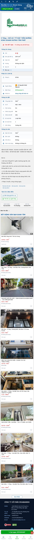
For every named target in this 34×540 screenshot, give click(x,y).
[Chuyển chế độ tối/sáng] (2, 1)
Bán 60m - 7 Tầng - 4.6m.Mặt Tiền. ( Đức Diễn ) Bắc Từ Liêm (16, 454)
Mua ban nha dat (6, 186)
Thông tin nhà (5, 129)
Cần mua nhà (15, 186)
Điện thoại (7, 515)
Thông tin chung (6, 49)
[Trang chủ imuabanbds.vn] (29, 5)
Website (6, 517)
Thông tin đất (5, 97)
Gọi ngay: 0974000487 (17, 532)
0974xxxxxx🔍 (19, 90)
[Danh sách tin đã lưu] (5, 1)
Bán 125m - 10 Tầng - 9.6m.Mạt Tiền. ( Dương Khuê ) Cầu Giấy (16, 268)
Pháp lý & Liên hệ (6, 73)
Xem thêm (17, 497)
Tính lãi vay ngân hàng (10, 198)
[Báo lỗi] (32, 529)
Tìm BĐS (17, 8)
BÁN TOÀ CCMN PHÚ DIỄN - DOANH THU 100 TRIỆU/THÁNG (13, 361)
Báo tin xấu (4, 210)
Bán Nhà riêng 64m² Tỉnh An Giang (11, 236)
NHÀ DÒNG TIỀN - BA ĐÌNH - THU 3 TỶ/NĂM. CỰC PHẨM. (16, 422)
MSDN (6, 506)
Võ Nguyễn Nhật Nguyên (21, 86)
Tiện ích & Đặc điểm (7, 192)
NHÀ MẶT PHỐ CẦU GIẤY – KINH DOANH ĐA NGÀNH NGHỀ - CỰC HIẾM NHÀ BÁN (17, 299)
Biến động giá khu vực (10, 195)
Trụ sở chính (6, 512)
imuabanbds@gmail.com (18, 520)
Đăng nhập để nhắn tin (21, 93)
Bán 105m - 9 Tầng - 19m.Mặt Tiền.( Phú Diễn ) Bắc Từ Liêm (17, 484)
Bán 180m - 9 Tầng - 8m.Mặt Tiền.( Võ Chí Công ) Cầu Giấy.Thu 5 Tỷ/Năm (15, 392)
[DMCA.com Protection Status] (14, 525)
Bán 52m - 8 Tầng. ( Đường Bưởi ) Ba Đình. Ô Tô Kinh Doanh (15, 330)
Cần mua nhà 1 (6, 188)
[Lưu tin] (31, 244)
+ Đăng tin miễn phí (7, 8)
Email (6, 520)
